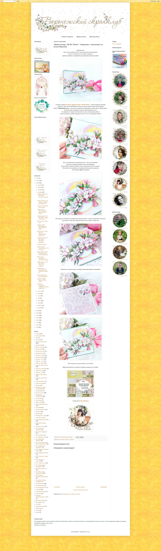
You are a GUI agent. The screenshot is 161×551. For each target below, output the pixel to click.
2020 (37, 183)
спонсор (38, 489)
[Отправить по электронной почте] (76, 437)
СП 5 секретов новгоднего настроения (42, 476)
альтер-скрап (39, 335)
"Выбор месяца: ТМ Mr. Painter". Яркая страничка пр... (42, 217)
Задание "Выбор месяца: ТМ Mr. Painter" (41, 280)
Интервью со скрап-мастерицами (41, 388)
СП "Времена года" (41, 437)
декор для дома (39, 353)
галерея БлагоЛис (40, 351)
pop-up (37, 512)
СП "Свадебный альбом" (42, 452)
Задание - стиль (40, 361)
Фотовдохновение (40, 500)
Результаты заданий (41, 423)
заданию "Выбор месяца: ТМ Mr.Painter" (78, 104)
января (39, 307)
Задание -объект (40, 363)
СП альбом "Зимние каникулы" (41, 480)
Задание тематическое (41, 374)
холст (37, 504)
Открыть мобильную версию (80, 490)
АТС (37, 337)
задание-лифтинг (40, 381)
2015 (37, 320)
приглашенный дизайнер (42, 419)
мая (39, 298)
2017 (37, 315)
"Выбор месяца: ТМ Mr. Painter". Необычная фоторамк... (42, 240)
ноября (39, 187)
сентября (40, 192)
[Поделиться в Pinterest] (83, 437)
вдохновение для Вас (64, 439)
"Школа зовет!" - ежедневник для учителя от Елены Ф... (42, 270)
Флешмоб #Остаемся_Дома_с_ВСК (42, 496)
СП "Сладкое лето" (40, 463)
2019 (37, 310)
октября (40, 189)
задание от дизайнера (41, 368)
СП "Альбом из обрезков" (40, 429)
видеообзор (39, 345)
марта (39, 303)
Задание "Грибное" (42, 244)
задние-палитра (40, 383)
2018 (37, 313)
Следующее (57, 487)
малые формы (39, 390)
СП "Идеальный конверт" (40, 440)
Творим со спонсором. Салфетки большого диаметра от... (43, 286)
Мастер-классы (94, 36)
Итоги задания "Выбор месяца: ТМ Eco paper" (43, 248)
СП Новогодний (40, 485)
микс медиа (39, 398)
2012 (37, 327)
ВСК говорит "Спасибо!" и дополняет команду (42, 258)
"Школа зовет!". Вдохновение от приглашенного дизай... (42, 227)
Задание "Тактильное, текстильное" (42, 206)
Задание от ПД (39, 370)
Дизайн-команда (40, 357)
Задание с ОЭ (39, 372)
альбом (37, 333)
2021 (37, 180)
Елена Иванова (84, 401)
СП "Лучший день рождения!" (40, 446)
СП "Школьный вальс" (41, 468)
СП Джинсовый (40, 483)
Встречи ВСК (39, 349)
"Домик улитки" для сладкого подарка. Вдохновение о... (42, 202)
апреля (39, 300)
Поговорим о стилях (41, 415)
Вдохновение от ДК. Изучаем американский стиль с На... (42, 233)
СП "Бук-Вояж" (40, 435)
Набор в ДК (39, 402)
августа (40, 291)
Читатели (38, 508)
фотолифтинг (39, 502)
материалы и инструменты (39, 395)
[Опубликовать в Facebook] (81, 437)
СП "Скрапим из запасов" (40, 460)
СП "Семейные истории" (42, 456)
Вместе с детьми (40, 347)
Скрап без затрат (40, 426)
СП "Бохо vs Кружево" (41, 431)
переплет (38, 413)
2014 (37, 322)
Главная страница (67, 36)
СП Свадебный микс (41, 487)
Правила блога (81, 36)
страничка (38, 493)
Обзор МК (38, 407)
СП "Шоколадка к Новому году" (40, 472)
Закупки (38, 385)
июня (39, 295)
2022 (37, 178)
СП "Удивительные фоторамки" (41, 465)
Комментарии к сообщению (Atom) (71, 494)
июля (39, 293)
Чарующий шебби (40, 506)
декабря (40, 185)
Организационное (40, 409)
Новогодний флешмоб (41, 404)
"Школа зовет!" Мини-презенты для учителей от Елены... (42, 211)
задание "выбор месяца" (42, 365)
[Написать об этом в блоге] (78, 437)
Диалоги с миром (40, 355)
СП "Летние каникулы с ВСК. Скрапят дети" (42, 443)
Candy (37, 510)
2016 (37, 317)
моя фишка (39, 400)
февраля (40, 305)
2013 (37, 325)
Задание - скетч (40, 359)
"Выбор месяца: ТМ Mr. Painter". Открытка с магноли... (42, 264)
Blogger (88, 531)
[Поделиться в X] (79, 437)
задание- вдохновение (41, 378)
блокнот (38, 339)
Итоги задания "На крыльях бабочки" (42, 275)
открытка (71, 439)
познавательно (39, 417)
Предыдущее (104, 487)
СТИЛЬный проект (41, 491)
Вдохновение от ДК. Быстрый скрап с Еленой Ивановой (42, 253)
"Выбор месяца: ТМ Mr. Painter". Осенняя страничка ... (42, 196)
